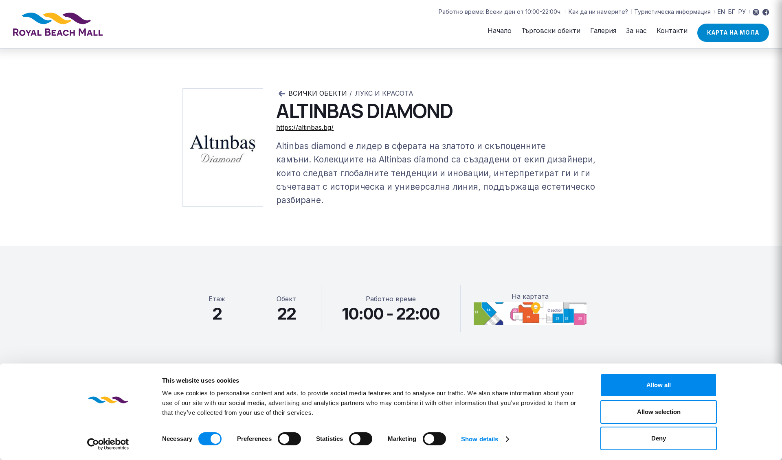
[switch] (289, 438)
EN (721, 11)
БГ (731, 11)
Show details (479, 439)
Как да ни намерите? (598, 11)
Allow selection (659, 411)
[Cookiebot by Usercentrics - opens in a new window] (108, 444)
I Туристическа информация (671, 11)
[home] (58, 24)
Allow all (658, 384)
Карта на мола (733, 32)
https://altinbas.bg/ (305, 127)
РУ (742, 11)
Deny (658, 438)
